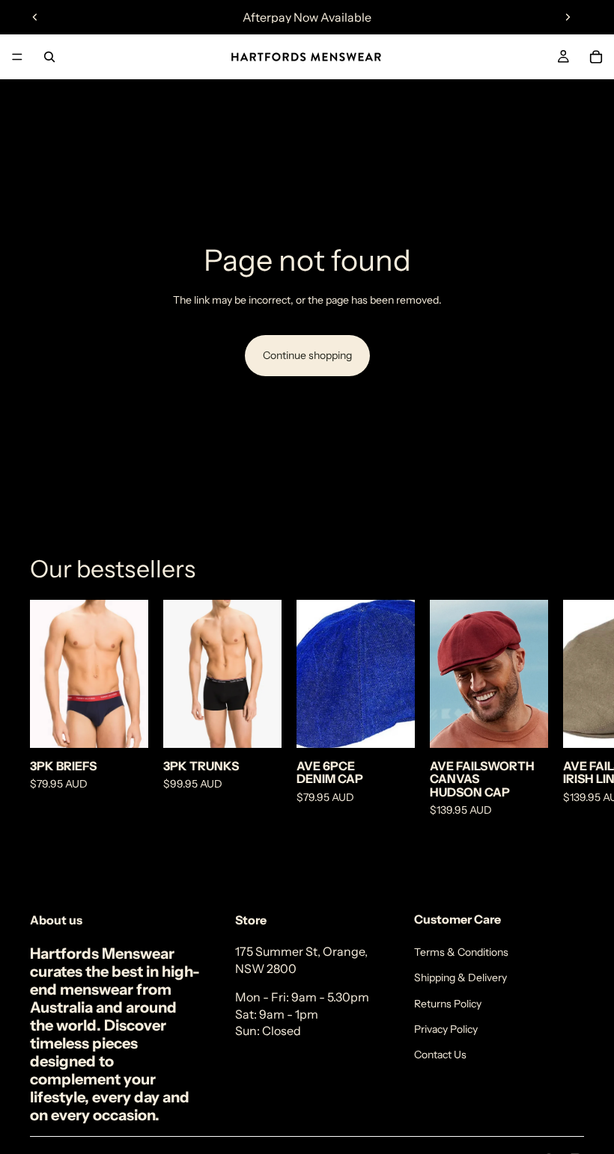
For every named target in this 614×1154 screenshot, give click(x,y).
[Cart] (596, 56)
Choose (138, 724)
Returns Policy (447, 1003)
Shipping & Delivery (460, 977)
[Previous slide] (35, 17)
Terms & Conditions (461, 952)
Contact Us (440, 1054)
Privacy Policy (446, 1029)
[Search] (49, 56)
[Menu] (17, 57)
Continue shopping (307, 355)
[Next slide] (567, 17)
